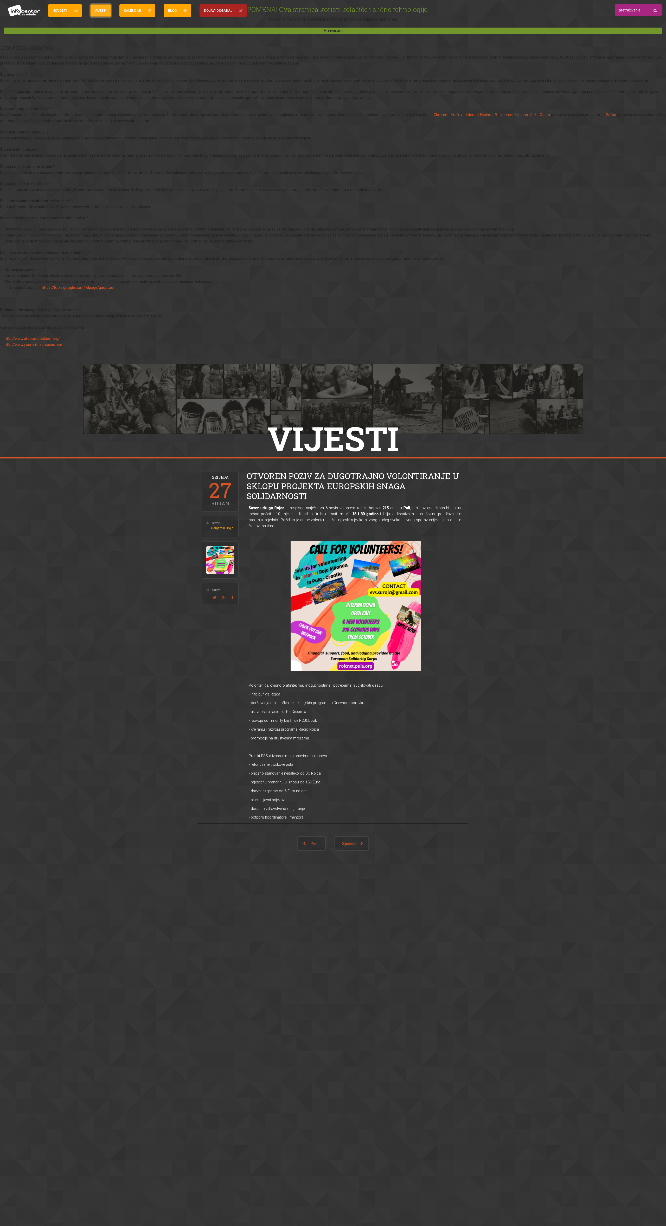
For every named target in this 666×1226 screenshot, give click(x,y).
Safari (611, 115)
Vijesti (101, 10)
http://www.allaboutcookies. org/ (32, 338)
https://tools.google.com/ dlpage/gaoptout (78, 287)
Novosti (60, 10)
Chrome (440, 115)
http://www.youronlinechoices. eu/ (33, 344)
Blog (172, 10)
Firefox (456, 115)
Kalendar (132, 10)
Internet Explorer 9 (481, 115)
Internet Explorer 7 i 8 (518, 115)
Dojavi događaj (218, 10)
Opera (545, 115)
